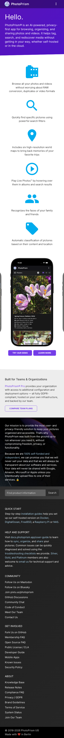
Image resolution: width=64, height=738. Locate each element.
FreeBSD (26, 521)
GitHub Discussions (16, 597)
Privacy (9, 697)
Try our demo (20, 353)
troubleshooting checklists (20, 553)
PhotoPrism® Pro (15, 386)
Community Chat (14, 602)
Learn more (44, 353)
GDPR (19, 697)
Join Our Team (13, 717)
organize (25, 541)
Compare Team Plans (21, 408)
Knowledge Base (14, 682)
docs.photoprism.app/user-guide (30, 537)
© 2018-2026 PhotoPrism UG (22, 730)
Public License (13, 647)
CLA (26, 647)
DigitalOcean (12, 521)
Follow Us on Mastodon (18, 582)
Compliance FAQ (14, 692)
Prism (20, 4)
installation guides (31, 513)
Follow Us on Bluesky (17, 587)
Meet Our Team (14, 612)
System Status (13, 712)
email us (24, 561)
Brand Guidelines (15, 702)
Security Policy (13, 667)
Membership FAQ (15, 637)
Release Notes (13, 687)
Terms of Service (15, 707)
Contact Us (11, 617)
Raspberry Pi (42, 521)
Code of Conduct (15, 607)
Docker (44, 517)
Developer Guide (15, 652)
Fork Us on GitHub (15, 632)
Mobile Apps (12, 657)
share (40, 541)
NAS (55, 521)
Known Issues (13, 662)
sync (16, 541)
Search (52, 492)
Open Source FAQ (15, 642)
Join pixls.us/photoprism (19, 592)
